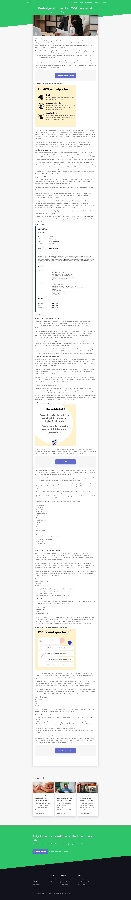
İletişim (97, 2)
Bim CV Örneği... (82, 885)
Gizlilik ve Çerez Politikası (67, 879)
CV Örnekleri (74, 2)
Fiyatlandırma (88, 2)
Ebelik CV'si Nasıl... (83, 879)
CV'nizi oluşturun (40, 852)
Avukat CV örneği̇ (39, 315)
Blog (81, 2)
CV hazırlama (45, 171)
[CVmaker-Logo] (29, 2)
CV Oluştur (66, 2)
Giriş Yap (103, 2)
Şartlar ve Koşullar (65, 882)
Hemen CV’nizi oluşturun (65, 76)
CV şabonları (52, 134)
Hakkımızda (53, 879)
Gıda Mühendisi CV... (84, 882)
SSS (51, 885)
